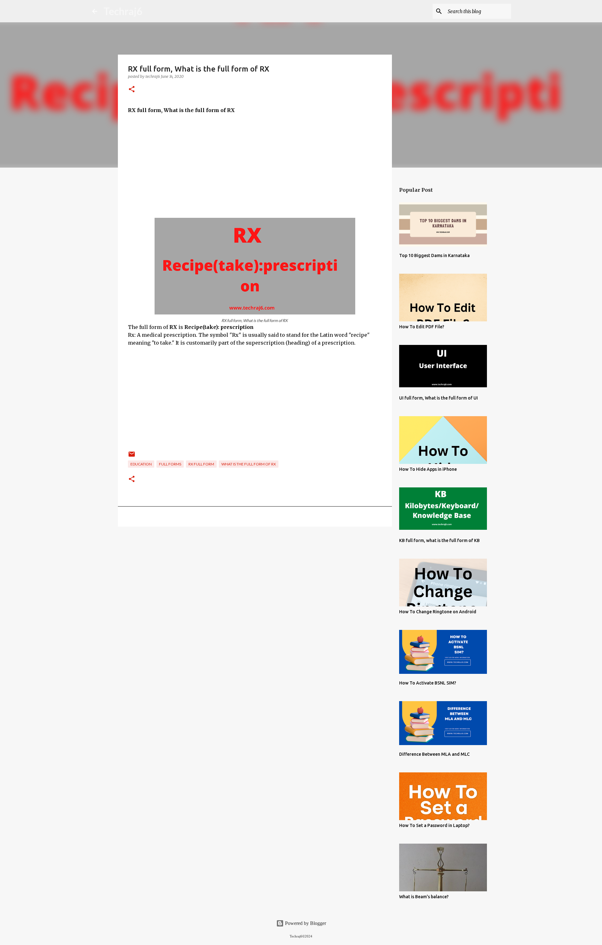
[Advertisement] (255, 166)
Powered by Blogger (305, 923)
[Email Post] (131, 456)
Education (141, 464)
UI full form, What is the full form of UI (438, 397)
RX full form (201, 464)
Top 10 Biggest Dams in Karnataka (434, 255)
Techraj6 (123, 11)
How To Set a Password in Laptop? (434, 825)
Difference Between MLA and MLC (434, 754)
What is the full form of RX (248, 464)
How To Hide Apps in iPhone (428, 469)
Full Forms (170, 464)
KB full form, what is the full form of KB (439, 540)
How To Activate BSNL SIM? (427, 682)
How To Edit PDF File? (421, 326)
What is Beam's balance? (424, 896)
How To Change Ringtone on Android (437, 611)
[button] (131, 89)
